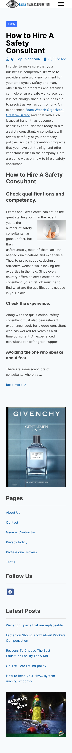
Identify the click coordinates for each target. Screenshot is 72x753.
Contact (12, 522)
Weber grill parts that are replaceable (34, 625)
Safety (11, 23)
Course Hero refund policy (26, 666)
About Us (13, 512)
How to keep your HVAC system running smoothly (30, 678)
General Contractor (20, 532)
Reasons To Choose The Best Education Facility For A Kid (28, 653)
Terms (10, 562)
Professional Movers (21, 552)
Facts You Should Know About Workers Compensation (35, 637)
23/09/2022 (56, 59)
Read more (14, 385)
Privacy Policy (16, 542)
